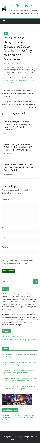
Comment (6, 199)
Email (4, 237)
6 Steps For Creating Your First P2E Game (16, 336)
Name (5, 227)
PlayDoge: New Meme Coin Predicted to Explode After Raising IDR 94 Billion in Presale (19, 93)
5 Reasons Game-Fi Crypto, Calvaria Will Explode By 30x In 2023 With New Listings (18, 417)
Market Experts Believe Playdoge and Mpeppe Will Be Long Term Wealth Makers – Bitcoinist (19, 104)
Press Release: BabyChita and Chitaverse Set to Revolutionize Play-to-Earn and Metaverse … (19, 80)
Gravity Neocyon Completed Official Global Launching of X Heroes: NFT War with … (18, 147)
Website (5, 247)
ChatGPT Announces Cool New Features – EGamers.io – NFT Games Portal (19, 167)
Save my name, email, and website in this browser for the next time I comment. (17, 262)
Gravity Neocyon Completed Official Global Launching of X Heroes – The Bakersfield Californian (18, 125)
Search (35, 281)
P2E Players (23, 5)
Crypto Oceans (24, 439)
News (6, 33)
